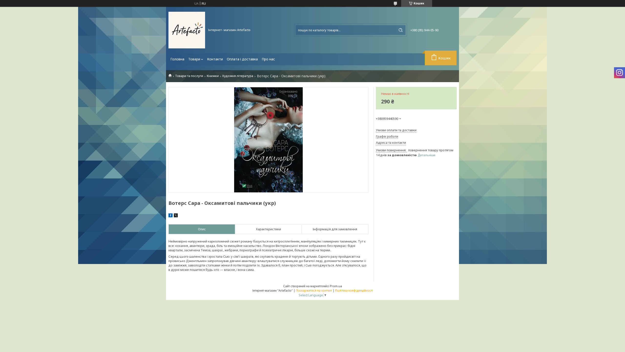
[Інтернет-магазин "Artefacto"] (186, 30)
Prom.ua (336, 286)
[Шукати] (401, 30)
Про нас (268, 59)
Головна (177, 59)
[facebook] (170, 216)
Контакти (215, 59)
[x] (176, 216)
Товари (194, 59)
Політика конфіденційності (354, 290)
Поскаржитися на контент (314, 290)
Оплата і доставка (242, 59)
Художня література (237, 76)
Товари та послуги (189, 76)
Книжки (213, 76)
